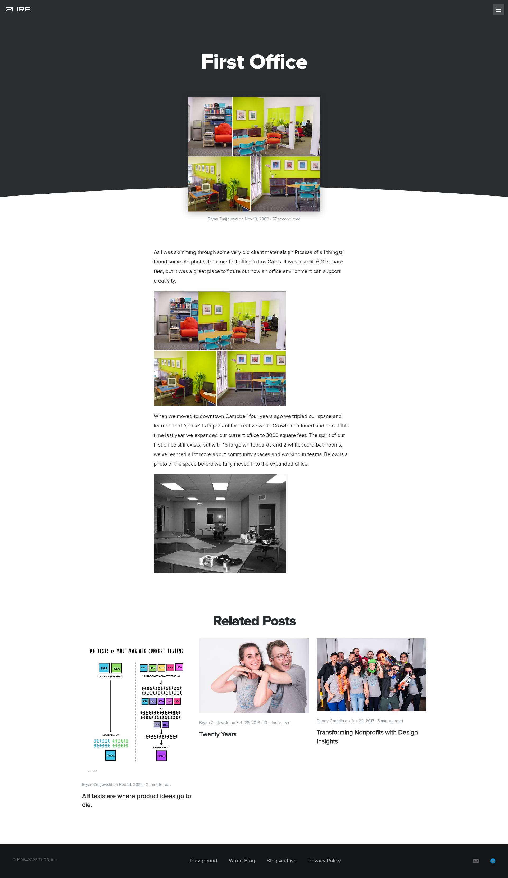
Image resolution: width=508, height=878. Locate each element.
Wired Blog (242, 860)
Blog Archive (282, 860)
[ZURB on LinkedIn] (493, 860)
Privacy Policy (324, 860)
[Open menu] (498, 9)
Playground (203, 860)
